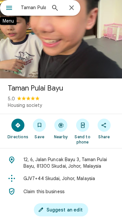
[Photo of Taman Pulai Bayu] (61, 39)
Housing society (25, 105)
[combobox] (33, 7)
